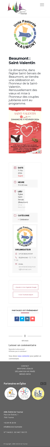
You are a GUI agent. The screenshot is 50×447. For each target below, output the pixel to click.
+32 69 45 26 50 (10, 423)
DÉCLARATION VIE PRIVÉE (25, 371)
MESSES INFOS (25, 374)
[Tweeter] (22, 319)
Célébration (24, 220)
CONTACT (25, 366)
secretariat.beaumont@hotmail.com (27, 268)
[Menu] (42, 4)
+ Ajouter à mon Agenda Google (25, 287)
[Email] (32, 319)
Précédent (41, 383)
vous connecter (23, 356)
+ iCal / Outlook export (25, 294)
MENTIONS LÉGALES (25, 368)
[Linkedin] (27, 319)
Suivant (44, 383)
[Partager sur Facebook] (17, 319)
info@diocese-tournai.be (13, 427)
